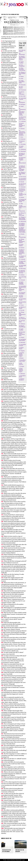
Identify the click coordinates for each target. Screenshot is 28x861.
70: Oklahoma (22, 149)
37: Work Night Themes (22, 266)
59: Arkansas (22, 187)
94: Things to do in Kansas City (22, 73)
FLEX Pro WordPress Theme (12, 859)
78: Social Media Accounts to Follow (22, 125)
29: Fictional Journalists (22, 293)
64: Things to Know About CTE (22, 173)
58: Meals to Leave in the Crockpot (22, 190)
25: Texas (21, 305)
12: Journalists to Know (22, 345)
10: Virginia (22, 350)
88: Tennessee (22, 90)
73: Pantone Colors (22, 141)
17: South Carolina (21, 329)
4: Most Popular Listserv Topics (21, 370)
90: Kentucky (22, 84)
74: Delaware (22, 139)
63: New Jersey (22, 176)
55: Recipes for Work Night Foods (22, 200)
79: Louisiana (22, 121)
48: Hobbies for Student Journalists (22, 224)
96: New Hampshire (22, 65)
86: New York (22, 96)
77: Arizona (21, 128)
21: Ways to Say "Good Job (22, 318)
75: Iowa (21, 137)
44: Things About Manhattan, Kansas (22, 241)
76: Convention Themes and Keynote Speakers (22, 133)
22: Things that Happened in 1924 (22, 314)
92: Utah (21, 78)
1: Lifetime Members (21, 379)
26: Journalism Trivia (22, 302)
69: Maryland (22, 151)
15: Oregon (21, 337)
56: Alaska (21, 197)
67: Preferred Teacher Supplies (22, 158)
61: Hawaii (21, 181)
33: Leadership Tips (22, 277)
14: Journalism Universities (22, 340)
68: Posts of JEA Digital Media (22, 154)
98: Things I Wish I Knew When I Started (22, 58)
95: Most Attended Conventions (22, 69)
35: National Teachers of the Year (22, 271)
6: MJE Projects (21, 364)
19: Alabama (22, 323)
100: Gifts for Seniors (22, 51)
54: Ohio (21, 203)
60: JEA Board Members (22, 184)
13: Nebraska (22, 342)
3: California (22, 373)
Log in (23, 859)
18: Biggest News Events (22, 326)
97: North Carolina (21, 62)
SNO (20, 859)
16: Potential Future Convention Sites (22, 333)
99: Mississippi (22, 54)
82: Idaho (21, 106)
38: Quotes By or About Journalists (22, 262)
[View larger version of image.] (14, 25)
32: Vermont (22, 280)
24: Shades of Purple (22, 308)
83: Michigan (22, 104)
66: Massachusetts (22, 163)
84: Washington (22, 102)
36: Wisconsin (22, 268)
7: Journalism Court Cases (22, 361)
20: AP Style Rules (22, 321)
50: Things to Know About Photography (22, 218)
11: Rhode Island (21, 348)
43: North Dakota (21, 245)
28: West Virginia (21, 296)
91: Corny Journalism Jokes (21, 81)
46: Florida (21, 234)
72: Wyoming (22, 144)
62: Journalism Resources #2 (22, 179)
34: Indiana (21, 274)
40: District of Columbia (22, 257)
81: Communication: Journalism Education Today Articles (22, 112)
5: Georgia (21, 366)
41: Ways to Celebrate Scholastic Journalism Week (21, 252)
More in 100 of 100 (6, 838)
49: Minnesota (22, 221)
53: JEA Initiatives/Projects (22, 206)
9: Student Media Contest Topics (21, 354)
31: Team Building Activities (21, 283)
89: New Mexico (21, 87)
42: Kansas (21, 247)
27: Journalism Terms (22, 299)
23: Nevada (21, 310)
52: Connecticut (22, 210)
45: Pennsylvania (22, 237)
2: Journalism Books (22, 376)
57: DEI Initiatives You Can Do (22, 194)
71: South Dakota (21, 147)
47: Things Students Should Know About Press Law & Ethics (22, 230)
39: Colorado (22, 259)
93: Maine (21, 76)
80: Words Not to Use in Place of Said (22, 118)
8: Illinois (21, 358)
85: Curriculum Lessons (22, 99)
